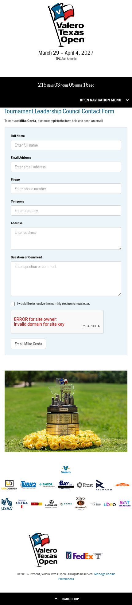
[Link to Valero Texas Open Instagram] (65, 64)
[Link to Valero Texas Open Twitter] (56, 64)
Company (17, 201)
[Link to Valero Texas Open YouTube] (84, 64)
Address (16, 223)
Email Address (21, 157)
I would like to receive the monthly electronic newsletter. (53, 303)
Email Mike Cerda (28, 344)
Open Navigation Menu (100, 100)
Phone (15, 179)
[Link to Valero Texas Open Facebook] (46, 64)
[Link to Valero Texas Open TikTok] (74, 64)
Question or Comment (26, 257)
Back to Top (70, 599)
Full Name (18, 135)
